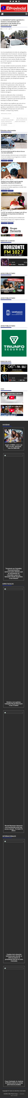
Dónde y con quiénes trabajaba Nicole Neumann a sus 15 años (14, 703)
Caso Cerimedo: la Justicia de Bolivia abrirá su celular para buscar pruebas (14, 1082)
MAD (11, 29)
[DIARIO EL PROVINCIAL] (14, 11)
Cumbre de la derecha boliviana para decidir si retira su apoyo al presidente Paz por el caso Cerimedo (14, 958)
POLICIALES (10, 160)
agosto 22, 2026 (5, 149)
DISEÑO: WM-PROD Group (11, 1093)
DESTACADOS (4, 113)
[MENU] (26, 14)
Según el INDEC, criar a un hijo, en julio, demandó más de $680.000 (13, 446)
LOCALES (9, 113)
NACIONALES (10, 190)
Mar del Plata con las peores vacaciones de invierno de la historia (21, 119)
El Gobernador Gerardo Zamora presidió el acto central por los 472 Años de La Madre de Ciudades (7, 121)
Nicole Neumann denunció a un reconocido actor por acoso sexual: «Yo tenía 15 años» (14, 828)
